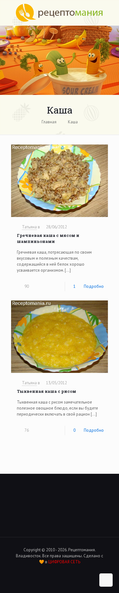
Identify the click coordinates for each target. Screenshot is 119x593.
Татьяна (29, 227)
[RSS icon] (63, 571)
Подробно (94, 286)
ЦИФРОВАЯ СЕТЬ (64, 562)
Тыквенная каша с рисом (46, 391)
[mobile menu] (110, 12)
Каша (73, 122)
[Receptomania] (59, 12)
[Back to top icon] (106, 580)
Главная (49, 122)
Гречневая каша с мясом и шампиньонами (48, 238)
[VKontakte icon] (56, 571)
